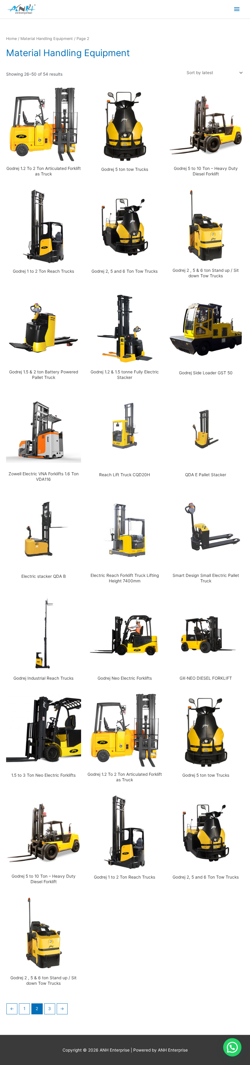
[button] (232, 1047)
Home (11, 38)
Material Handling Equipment (46, 38)
